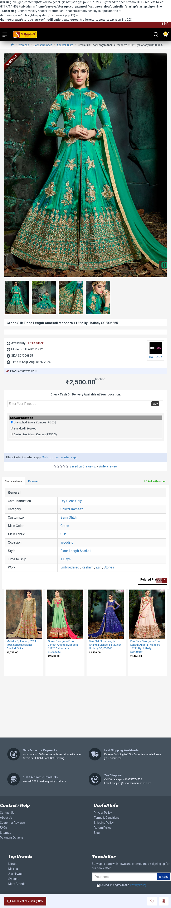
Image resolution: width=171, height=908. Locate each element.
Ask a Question (157, 481)
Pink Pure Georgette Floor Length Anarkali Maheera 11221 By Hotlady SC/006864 (145, 646)
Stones (109, 567)
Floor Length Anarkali (75, 551)
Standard (25, 428)
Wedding (66, 542)
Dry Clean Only (71, 501)
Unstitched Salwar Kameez (35, 422)
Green (64, 526)
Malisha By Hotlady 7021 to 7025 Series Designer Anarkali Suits (23, 645)
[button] (159, 580)
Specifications (13, 481)
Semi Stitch (68, 517)
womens (24, 45)
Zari (98, 567)
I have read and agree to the (121, 885)
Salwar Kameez (43, 45)
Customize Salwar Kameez (35, 434)
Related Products (152, 579)
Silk (63, 534)
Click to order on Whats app (60, 457)
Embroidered (69, 567)
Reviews (33, 481)
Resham (87, 567)
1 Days (65, 559)
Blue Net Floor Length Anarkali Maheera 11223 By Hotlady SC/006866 (105, 645)
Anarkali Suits (65, 45)
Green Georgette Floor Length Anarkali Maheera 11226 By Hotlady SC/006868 (63, 646)
